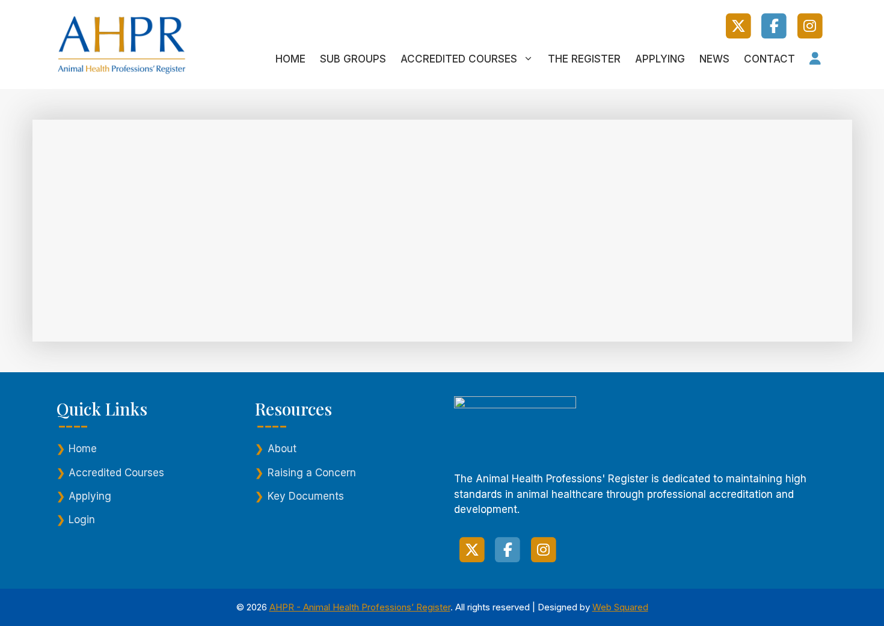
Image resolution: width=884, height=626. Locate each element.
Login (82, 520)
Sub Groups (353, 59)
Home (290, 59)
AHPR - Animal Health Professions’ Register (359, 607)
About (282, 449)
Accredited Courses (459, 59)
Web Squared (620, 607)
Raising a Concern (312, 473)
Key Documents (306, 496)
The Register (584, 59)
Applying (660, 59)
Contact (769, 59)
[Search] (277, 276)
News (714, 59)
